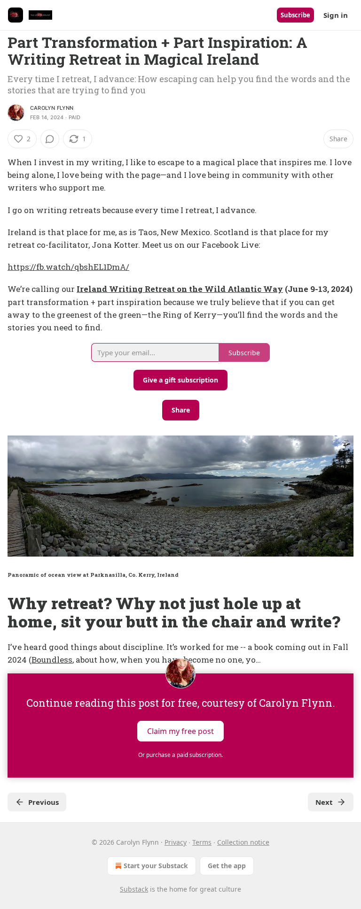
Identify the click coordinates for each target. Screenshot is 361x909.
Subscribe (295, 15)
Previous (43, 802)
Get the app (227, 865)
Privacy (176, 842)
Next (324, 802)
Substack (134, 889)
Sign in (335, 15)
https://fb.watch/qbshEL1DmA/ (68, 266)
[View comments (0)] (49, 139)
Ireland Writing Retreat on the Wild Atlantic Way (180, 288)
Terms (202, 842)
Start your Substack (156, 865)
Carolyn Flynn (52, 108)
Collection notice (243, 842)
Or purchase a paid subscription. (180, 755)
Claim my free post (180, 731)
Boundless (51, 659)
